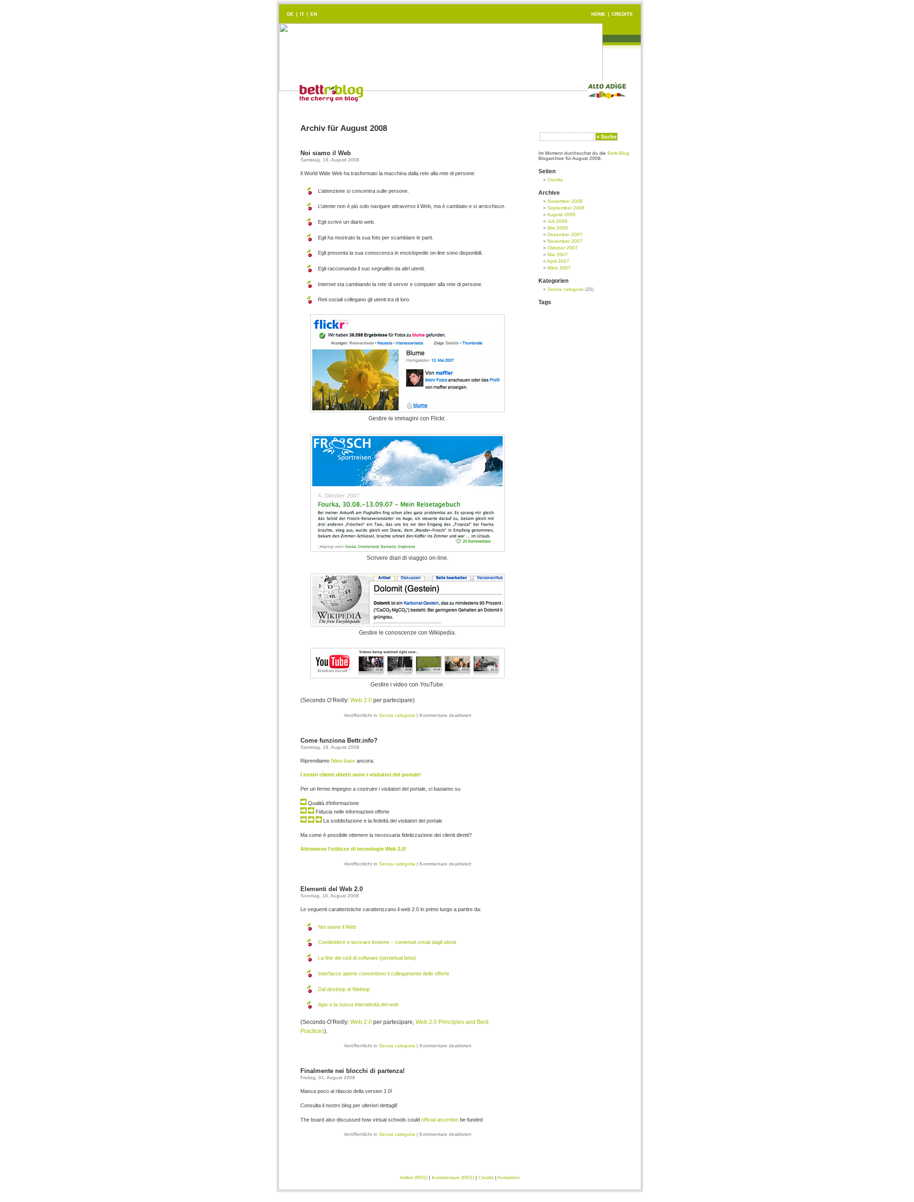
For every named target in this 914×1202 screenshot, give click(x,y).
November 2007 (565, 241)
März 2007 (559, 267)
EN (313, 14)
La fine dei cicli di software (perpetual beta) (367, 958)
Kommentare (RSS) (453, 1177)
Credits (555, 179)
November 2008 (565, 201)
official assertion (439, 1120)
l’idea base (343, 761)
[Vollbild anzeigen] (407, 410)
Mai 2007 (557, 254)
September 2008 (566, 207)
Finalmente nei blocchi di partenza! (352, 1070)
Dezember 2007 (565, 234)
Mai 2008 (557, 227)
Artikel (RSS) (413, 1177)
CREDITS (622, 14)
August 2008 (561, 214)
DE (290, 14)
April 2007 (558, 261)
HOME (598, 14)
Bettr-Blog (618, 153)
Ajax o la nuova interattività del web (358, 1004)
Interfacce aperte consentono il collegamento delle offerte (383, 973)
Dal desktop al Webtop (344, 989)
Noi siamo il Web (325, 153)
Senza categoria (397, 715)
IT (302, 14)
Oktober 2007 (562, 247)
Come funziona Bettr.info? (339, 740)
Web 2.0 (361, 700)
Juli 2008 (557, 221)
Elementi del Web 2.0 (331, 889)
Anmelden (508, 1177)
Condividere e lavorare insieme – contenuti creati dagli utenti (387, 942)
